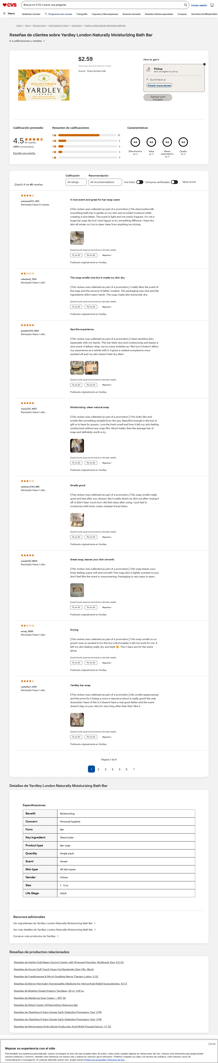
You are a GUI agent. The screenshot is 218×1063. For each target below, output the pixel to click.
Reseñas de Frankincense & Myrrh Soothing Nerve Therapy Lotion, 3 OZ (56, 976)
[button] (139, 182)
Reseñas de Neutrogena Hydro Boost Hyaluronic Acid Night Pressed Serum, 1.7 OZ (62, 1026)
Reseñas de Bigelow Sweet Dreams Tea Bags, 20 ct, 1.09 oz (49, 990)
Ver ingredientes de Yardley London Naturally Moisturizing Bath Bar (53, 923)
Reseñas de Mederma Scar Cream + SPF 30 (40, 998)
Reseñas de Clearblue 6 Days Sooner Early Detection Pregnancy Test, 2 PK (58, 1012)
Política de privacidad (95, 1060)
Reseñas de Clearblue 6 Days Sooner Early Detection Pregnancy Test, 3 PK (58, 1019)
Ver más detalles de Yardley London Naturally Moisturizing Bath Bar (53, 929)
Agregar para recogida (157, 98)
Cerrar (212, 1043)
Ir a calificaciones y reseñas (25, 40)
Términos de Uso (116, 1060)
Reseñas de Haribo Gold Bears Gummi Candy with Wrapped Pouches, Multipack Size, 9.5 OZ (69, 962)
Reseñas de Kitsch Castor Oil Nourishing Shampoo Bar (46, 1005)
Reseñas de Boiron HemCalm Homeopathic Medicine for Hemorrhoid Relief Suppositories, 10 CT (70, 983)
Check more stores (159, 85)
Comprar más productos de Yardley (34, 936)
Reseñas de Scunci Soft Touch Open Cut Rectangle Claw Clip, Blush (54, 969)
